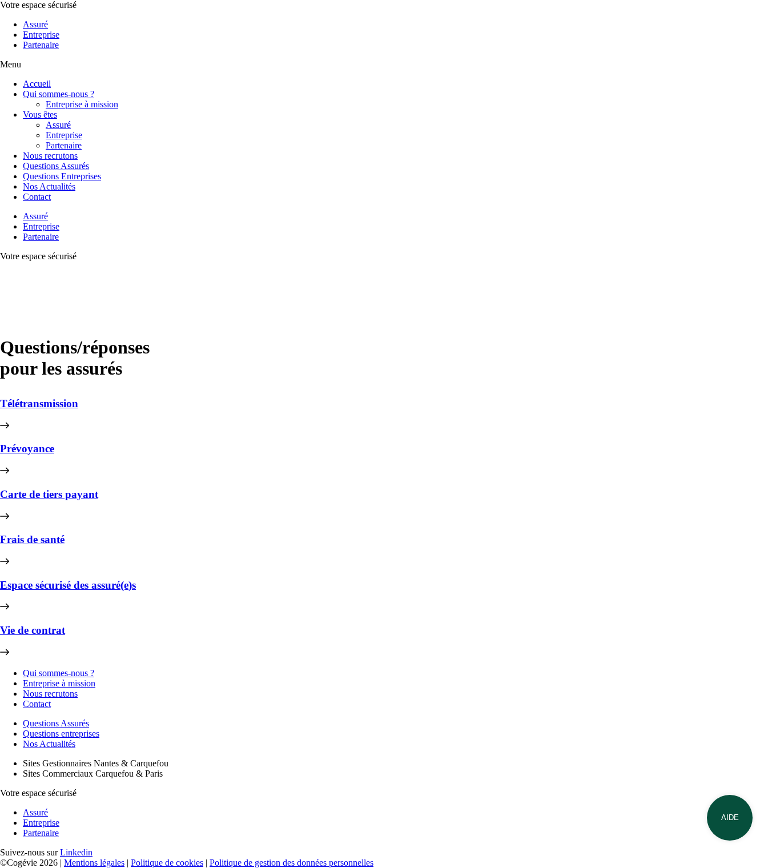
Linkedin (76, 852)
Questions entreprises (61, 733)
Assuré (35, 24)
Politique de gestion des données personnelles (291, 862)
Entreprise (41, 34)
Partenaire (41, 45)
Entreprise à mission (82, 104)
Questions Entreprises (62, 176)
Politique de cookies (167, 862)
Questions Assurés (56, 166)
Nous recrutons (50, 155)
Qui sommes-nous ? (58, 94)
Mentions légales (94, 862)
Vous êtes (40, 114)
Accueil (37, 84)
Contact (37, 197)
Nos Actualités (49, 186)
